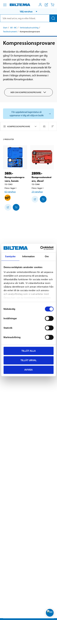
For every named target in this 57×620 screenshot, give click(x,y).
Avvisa (28, 369)
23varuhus (37, 191)
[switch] (49, 318)
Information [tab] (28, 256)
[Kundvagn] (52, 4)
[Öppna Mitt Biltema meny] (40, 4)
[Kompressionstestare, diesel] (42, 157)
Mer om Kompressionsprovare (25, 92)
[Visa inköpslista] (46, 4)
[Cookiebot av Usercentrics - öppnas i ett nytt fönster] (41, 248)
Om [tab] (47, 256)
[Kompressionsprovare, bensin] (15, 157)
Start (5, 27)
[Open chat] (49, 612)
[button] (28, 11)
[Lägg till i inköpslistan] (8, 207)
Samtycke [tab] (10, 256)
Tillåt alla (28, 351)
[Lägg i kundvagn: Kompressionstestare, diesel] (43, 199)
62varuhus (10, 191)
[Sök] (53, 18)
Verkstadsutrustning (29, 27)
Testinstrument (10, 31)
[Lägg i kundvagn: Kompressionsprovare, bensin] (16, 207)
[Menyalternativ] (5, 5)
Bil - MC (13, 27)
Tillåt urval (29, 360)
